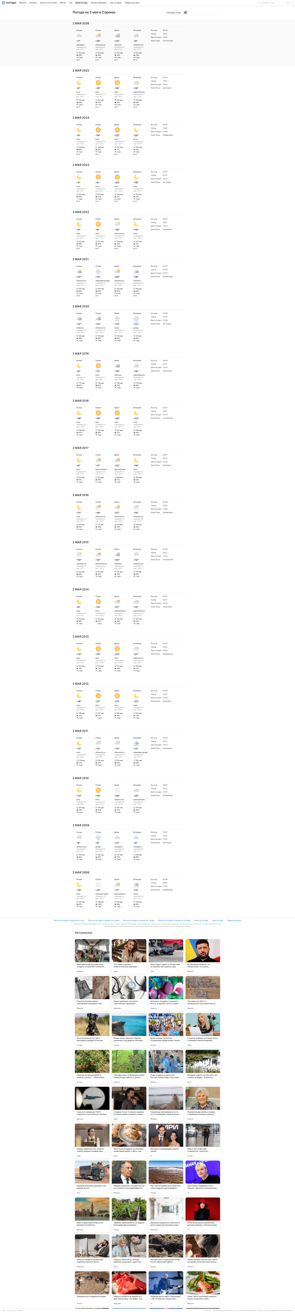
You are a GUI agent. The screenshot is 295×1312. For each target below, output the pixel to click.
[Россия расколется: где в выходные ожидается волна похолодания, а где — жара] (92, 1030)
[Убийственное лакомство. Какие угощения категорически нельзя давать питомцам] (203, 1251)
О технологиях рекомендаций (245, 1310)
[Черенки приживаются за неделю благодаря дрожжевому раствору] (129, 1214)
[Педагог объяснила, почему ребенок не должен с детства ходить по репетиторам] (129, 1251)
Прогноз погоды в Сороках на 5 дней (103, 920)
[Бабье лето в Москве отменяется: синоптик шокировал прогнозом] (203, 1141)
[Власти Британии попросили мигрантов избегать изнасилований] (92, 1214)
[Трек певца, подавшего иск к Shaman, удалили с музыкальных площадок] (203, 1178)
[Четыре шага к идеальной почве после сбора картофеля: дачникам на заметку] (166, 1251)
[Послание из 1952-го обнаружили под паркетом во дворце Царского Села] (203, 993)
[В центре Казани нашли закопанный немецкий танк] (92, 993)
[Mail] (3, 3)
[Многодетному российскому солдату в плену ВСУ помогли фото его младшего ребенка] (92, 956)
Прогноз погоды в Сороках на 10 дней (174, 920)
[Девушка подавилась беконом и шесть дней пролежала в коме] (166, 1214)
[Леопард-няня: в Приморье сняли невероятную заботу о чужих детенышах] (129, 1067)
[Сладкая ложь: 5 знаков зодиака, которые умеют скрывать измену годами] (129, 1104)
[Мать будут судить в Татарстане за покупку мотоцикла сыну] (166, 956)
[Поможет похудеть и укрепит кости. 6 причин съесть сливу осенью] (166, 993)
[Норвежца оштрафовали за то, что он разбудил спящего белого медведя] (166, 1104)
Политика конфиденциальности (223, 1310)
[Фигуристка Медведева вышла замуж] (166, 1141)
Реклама (19, 1310)
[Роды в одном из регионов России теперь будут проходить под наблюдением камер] (166, 1067)
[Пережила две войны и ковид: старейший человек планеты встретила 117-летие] (203, 1104)
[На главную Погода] (10, 3)
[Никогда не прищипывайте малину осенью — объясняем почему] (92, 1067)
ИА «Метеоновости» (286, 1310)
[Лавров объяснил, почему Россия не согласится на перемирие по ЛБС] (129, 1178)
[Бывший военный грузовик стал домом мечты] (92, 1178)
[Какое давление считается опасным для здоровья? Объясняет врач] (129, 993)
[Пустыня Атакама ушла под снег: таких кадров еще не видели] (166, 1178)
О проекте (207, 1310)
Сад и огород (217, 920)
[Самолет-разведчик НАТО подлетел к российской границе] (92, 1104)
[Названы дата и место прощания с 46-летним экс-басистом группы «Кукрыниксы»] (166, 1288)
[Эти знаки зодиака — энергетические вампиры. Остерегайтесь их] (129, 956)
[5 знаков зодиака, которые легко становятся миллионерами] (203, 1030)
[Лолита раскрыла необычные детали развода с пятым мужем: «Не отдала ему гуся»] (203, 1214)
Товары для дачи (234, 920)
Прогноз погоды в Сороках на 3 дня (69, 920)
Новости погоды (201, 920)
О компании (11, 1310)
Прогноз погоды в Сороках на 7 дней (138, 920)
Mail (3, 1310)
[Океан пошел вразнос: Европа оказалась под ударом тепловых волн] (129, 1030)
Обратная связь (262, 1310)
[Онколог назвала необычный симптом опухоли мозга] (92, 1251)
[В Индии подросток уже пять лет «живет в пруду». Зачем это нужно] (203, 1067)
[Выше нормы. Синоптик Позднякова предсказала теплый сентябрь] (166, 1030)
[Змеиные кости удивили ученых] (92, 1288)
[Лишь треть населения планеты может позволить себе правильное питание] (203, 1288)
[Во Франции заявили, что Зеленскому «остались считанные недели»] (203, 956)
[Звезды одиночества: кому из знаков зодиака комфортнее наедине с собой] (92, 1141)
